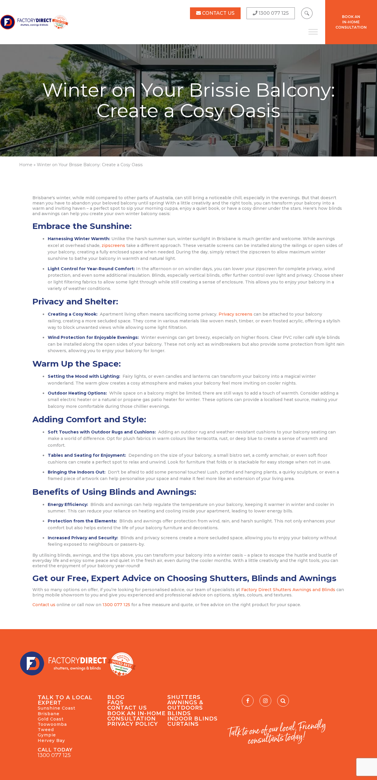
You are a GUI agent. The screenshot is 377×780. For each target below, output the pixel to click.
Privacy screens (235, 314)
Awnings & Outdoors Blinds (185, 707)
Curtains (183, 724)
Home (25, 164)
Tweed (46, 729)
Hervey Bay (51, 740)
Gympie (47, 735)
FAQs (115, 702)
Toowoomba (52, 724)
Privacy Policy (132, 724)
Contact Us (127, 708)
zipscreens (113, 245)
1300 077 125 (116, 604)
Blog (116, 697)
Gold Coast (51, 719)
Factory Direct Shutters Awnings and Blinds (288, 589)
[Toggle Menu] (313, 31)
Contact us (43, 604)
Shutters (184, 697)
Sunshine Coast (56, 708)
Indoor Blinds (192, 718)
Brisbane (48, 713)
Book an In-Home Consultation (136, 716)
